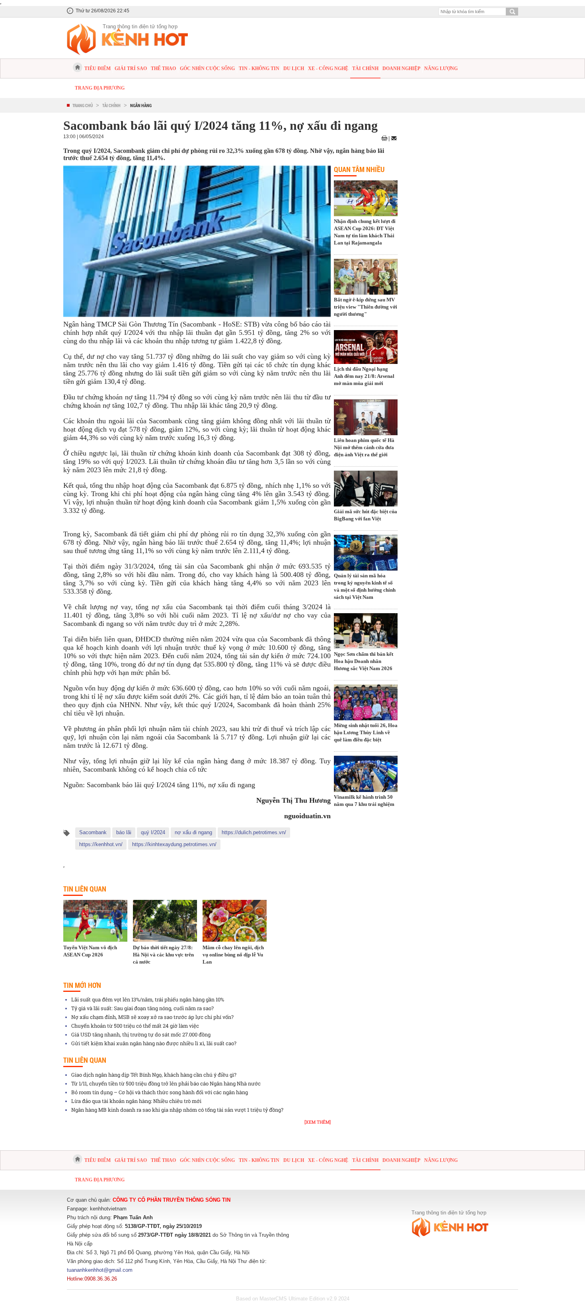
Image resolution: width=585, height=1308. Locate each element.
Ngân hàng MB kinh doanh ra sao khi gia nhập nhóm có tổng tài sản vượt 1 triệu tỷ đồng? (177, 1109)
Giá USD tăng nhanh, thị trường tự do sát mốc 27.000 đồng (141, 1034)
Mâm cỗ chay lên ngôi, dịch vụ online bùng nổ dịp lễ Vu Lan (233, 954)
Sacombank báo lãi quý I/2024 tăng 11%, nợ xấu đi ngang (171, 785)
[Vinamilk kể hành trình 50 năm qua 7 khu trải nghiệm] (366, 774)
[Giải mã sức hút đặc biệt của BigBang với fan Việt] (366, 489)
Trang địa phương (100, 88)
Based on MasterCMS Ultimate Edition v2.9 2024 (292, 1299)
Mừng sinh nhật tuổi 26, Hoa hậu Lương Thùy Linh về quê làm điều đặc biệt (366, 732)
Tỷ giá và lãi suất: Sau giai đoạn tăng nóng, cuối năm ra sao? (142, 1008)
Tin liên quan (84, 889)
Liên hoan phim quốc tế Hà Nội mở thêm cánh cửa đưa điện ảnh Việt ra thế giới (364, 447)
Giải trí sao (131, 68)
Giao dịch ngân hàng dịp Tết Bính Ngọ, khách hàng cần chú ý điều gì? (153, 1074)
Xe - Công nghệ (328, 68)
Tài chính (365, 68)
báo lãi (123, 832)
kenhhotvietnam (108, 1209)
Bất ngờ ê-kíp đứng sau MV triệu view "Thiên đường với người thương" (365, 307)
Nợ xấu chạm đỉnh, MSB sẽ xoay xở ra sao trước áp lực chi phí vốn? (152, 1017)
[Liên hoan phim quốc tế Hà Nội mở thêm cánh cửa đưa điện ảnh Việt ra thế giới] (366, 418)
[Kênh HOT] (77, 67)
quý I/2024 (153, 832)
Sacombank (93, 832)
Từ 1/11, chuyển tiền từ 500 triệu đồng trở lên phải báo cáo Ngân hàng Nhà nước (166, 1083)
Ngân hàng (141, 105)
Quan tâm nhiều (359, 169)
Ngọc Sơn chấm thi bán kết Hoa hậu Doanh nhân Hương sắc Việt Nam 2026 (363, 661)
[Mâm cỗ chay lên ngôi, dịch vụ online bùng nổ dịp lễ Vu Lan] (235, 921)
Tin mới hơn (82, 985)
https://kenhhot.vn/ (101, 844)
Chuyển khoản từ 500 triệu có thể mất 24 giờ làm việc (135, 1025)
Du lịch (293, 68)
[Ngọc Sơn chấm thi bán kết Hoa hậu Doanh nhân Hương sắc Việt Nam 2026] (366, 632)
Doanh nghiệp (401, 68)
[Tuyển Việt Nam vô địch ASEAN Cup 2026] (95, 921)
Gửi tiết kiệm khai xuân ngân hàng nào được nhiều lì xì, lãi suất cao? (153, 1043)
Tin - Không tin (259, 68)
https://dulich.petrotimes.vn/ (254, 832)
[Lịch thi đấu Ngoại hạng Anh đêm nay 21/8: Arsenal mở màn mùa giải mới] (366, 347)
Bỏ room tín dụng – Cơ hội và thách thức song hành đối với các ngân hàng (159, 1092)
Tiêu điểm (97, 68)
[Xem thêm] (317, 1122)
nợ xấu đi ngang (193, 832)
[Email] (394, 138)
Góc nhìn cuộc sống (207, 68)
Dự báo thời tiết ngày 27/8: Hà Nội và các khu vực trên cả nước (163, 954)
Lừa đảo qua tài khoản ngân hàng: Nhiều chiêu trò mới (136, 1101)
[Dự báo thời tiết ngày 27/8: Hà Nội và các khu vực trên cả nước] (165, 921)
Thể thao (163, 68)
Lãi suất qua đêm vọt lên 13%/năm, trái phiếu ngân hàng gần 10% (147, 999)
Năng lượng (441, 68)
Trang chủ (82, 105)
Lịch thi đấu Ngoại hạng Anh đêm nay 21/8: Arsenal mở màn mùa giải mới (364, 376)
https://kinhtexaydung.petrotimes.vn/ (174, 844)
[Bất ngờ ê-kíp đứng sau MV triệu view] (366, 277)
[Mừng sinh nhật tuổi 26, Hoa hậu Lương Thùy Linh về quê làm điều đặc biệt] (366, 703)
